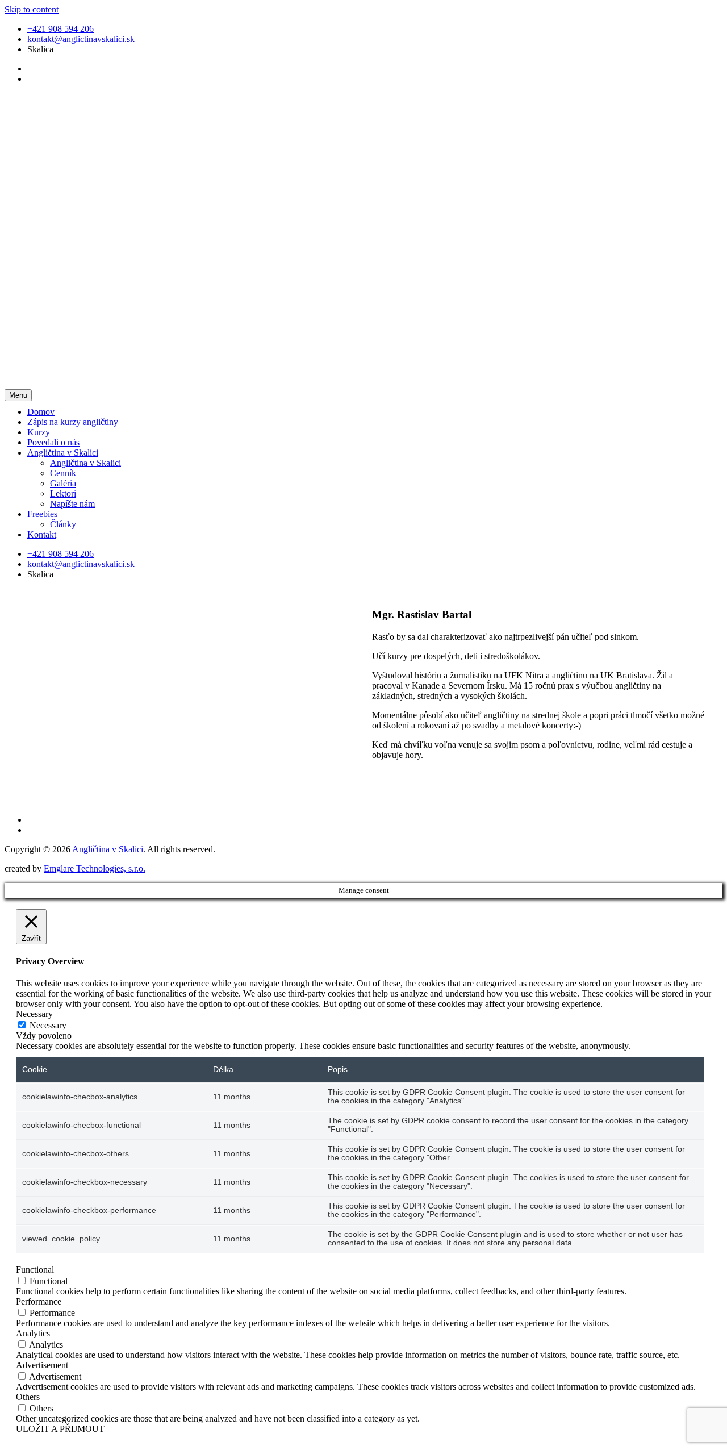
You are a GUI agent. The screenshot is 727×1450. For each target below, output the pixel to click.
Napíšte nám (72, 504)
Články (63, 524)
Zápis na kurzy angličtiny (72, 422)
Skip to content (32, 9)
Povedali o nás (53, 442)
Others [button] (28, 1397)
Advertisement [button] (42, 1365)
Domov (41, 411)
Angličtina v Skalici (62, 452)
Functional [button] (35, 1269)
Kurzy (38, 432)
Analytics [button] (33, 1333)
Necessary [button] (34, 1014)
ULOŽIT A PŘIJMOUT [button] (60, 1429)
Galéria (63, 483)
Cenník (63, 473)
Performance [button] (38, 1301)
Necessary (48, 1025)
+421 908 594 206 (60, 29)
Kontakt (41, 534)
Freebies (42, 514)
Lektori (63, 493)
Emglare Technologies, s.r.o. (94, 868)
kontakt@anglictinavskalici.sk (81, 39)
